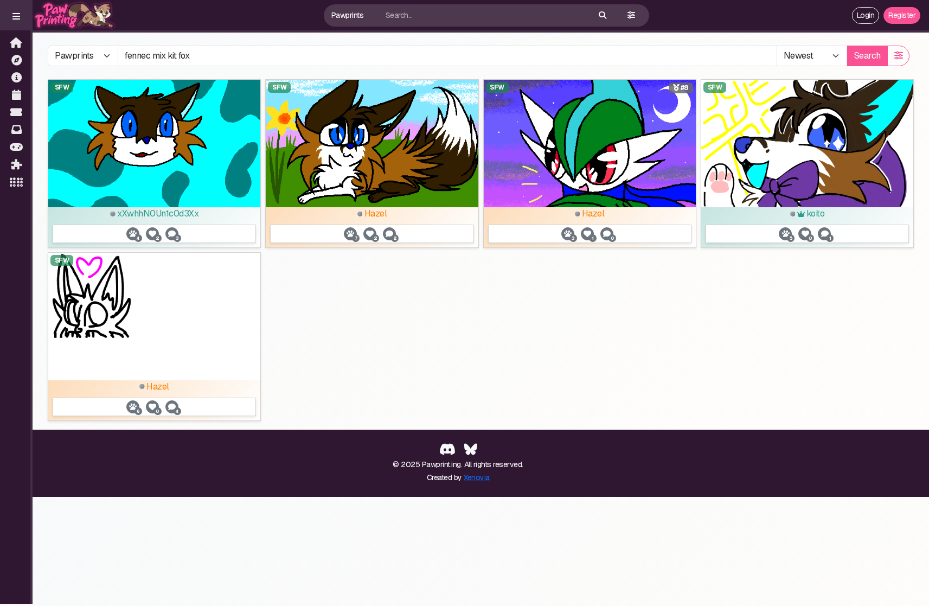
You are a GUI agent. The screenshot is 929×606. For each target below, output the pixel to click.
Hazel (374, 213)
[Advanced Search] (631, 15)
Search (867, 55)
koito (814, 213)
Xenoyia (477, 477)
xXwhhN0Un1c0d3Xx (157, 213)
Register (901, 15)
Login (866, 15)
